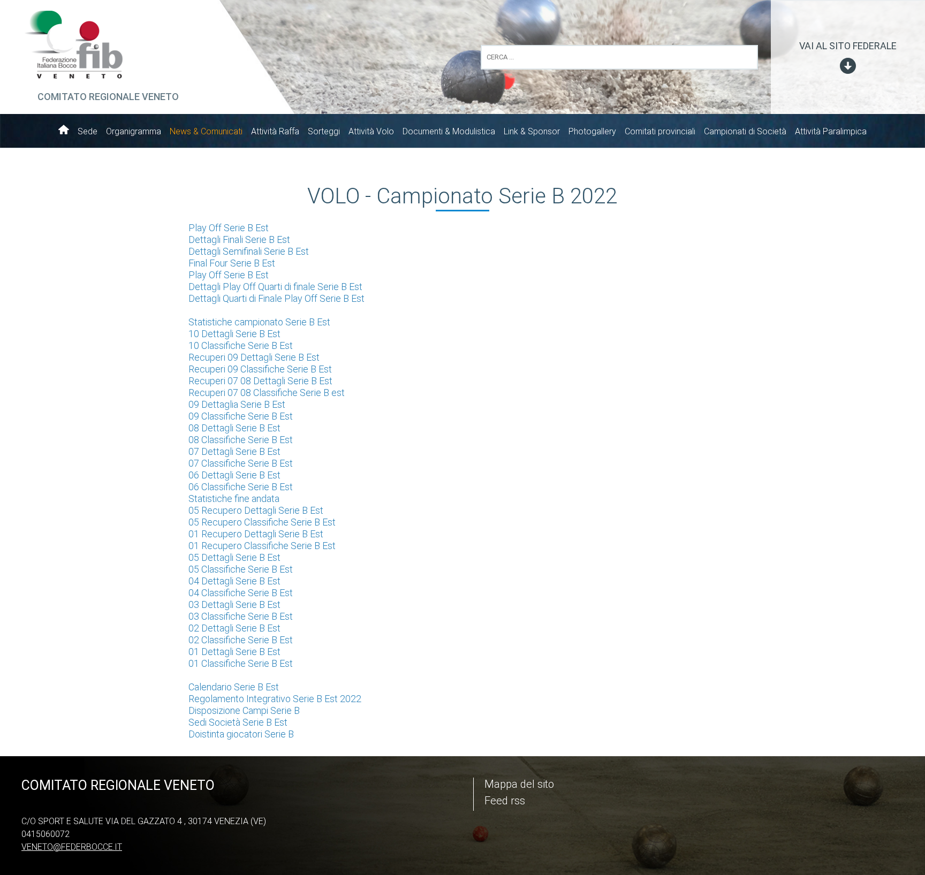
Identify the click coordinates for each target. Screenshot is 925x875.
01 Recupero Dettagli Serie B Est (255, 533)
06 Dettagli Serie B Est (234, 475)
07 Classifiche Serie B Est (240, 463)
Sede (87, 131)
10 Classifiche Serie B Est (240, 345)
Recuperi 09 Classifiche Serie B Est (260, 369)
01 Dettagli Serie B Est (234, 651)
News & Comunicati (206, 131)
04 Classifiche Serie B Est (240, 592)
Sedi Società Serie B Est (237, 722)
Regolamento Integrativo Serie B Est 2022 (274, 698)
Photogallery (592, 131)
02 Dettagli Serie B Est (234, 628)
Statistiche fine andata (233, 498)
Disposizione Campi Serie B (244, 710)
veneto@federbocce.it (71, 847)
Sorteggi (324, 131)
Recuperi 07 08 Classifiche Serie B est (266, 392)
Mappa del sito (519, 784)
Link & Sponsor (532, 131)
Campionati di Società (745, 131)
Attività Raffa (275, 131)
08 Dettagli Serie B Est (234, 427)
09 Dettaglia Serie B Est (236, 404)
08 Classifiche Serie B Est (240, 439)
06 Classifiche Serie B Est (240, 486)
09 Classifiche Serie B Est (240, 416)
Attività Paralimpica (831, 131)
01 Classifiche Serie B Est (240, 663)
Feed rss (504, 800)
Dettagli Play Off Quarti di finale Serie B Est (275, 286)
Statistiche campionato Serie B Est (259, 322)
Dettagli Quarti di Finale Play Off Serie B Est (276, 298)
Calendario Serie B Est (233, 687)
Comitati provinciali (660, 131)
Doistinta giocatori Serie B (241, 734)
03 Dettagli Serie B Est (234, 604)
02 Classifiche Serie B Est (240, 639)
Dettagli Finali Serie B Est (239, 239)
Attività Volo (371, 131)
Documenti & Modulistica (449, 131)
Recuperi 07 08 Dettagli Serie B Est (260, 380)
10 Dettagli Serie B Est (234, 333)
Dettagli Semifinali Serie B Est (248, 251)
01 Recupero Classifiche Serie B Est (262, 545)
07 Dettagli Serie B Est (234, 451)
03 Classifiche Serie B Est (240, 616)
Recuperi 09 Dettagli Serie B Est (254, 357)
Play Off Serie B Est (228, 227)
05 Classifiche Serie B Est (240, 569)
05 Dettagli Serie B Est (234, 557)
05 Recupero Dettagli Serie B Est (255, 510)
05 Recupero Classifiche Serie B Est (262, 522)
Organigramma (133, 131)
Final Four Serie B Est (231, 263)
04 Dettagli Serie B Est (234, 581)
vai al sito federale (848, 45)
